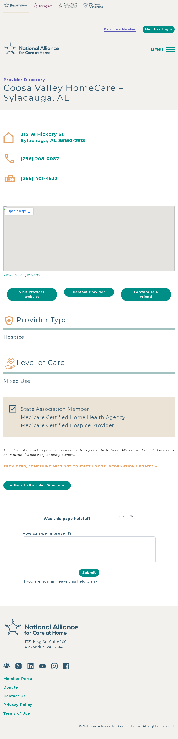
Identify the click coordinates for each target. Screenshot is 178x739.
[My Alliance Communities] (7, 665)
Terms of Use (16, 713)
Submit (89, 573)
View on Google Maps (21, 275)
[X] (19, 665)
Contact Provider (89, 292)
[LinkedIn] (31, 665)
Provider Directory (24, 79)
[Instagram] (55, 665)
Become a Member (120, 29)
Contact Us (14, 696)
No (132, 516)
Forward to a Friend (146, 294)
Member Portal (18, 679)
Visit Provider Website (32, 294)
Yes (121, 516)
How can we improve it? (47, 533)
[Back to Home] (29, 48)
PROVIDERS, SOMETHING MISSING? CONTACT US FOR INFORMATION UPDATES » (80, 466)
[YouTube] (43, 665)
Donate (10, 687)
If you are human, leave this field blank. (61, 581)
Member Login (158, 29)
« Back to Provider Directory (37, 485)
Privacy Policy (17, 705)
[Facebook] (67, 665)
